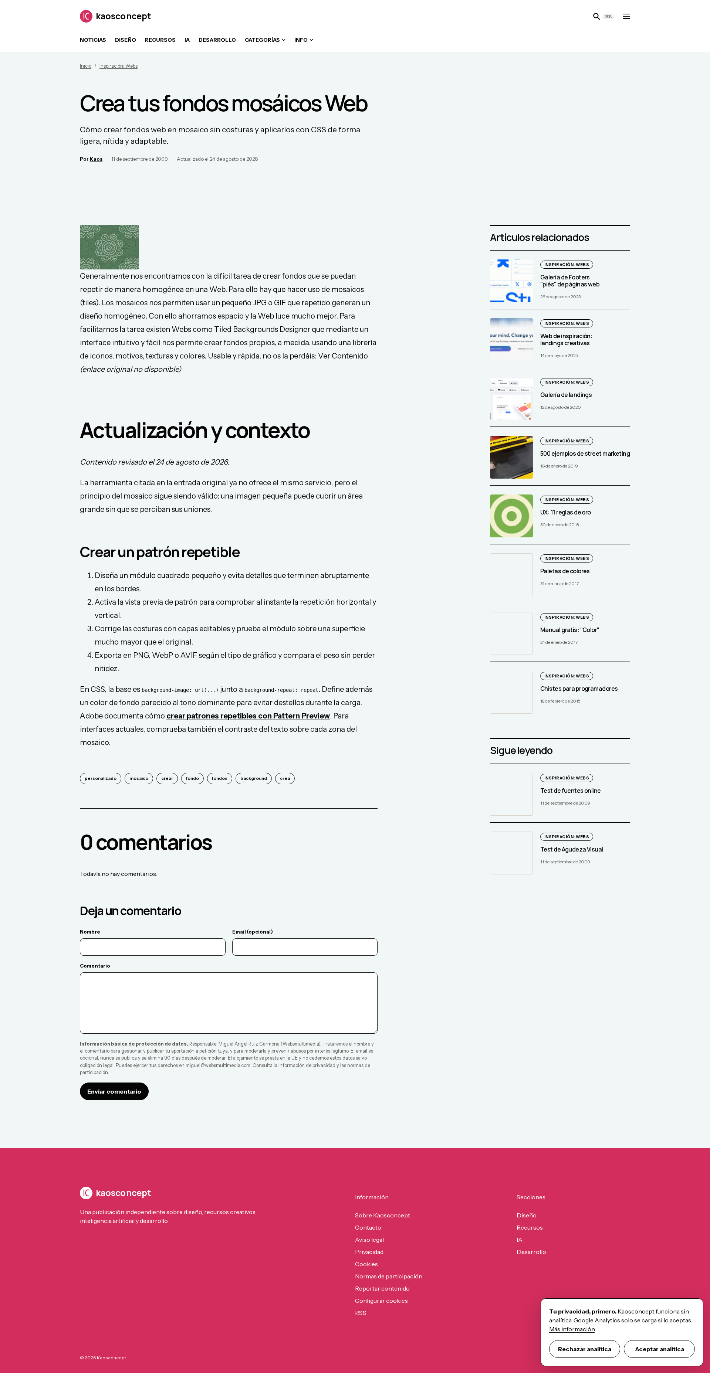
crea (285, 778)
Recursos (160, 40)
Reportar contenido (382, 1288)
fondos (219, 778)
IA (187, 40)
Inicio (85, 66)
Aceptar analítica (659, 1349)
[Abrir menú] (626, 16)
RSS (360, 1312)
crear (167, 778)
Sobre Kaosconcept (382, 1215)
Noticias (93, 40)
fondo (192, 778)
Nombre (90, 932)
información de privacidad (306, 1065)
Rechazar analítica (584, 1349)
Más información (572, 1329)
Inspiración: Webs (118, 66)
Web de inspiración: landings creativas (566, 339)
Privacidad (369, 1251)
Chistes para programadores (579, 688)
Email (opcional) (252, 932)
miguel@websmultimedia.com (218, 1065)
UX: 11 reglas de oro (565, 512)
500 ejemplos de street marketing (585, 453)
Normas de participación (388, 1276)
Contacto (368, 1227)
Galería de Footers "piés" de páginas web (569, 280)
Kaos (96, 159)
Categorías (262, 40)
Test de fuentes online (570, 790)
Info (301, 40)
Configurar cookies (381, 1300)
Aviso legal (369, 1239)
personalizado (100, 778)
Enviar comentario (114, 1091)
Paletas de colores (565, 571)
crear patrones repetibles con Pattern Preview (248, 715)
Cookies (366, 1264)
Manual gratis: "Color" (569, 630)
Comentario (95, 966)
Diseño (125, 40)
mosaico (138, 778)
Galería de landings (566, 395)
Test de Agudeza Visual (571, 849)
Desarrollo (217, 40)
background (253, 778)
